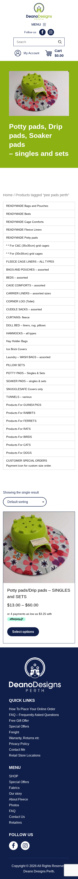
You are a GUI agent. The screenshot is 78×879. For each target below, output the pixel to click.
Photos (14, 805)
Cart (59, 53)
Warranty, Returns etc (24, 738)
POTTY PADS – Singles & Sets (25, 373)
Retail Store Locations (24, 755)
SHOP (13, 776)
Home (8, 195)
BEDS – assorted (17, 277)
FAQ (12, 811)
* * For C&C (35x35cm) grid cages (27, 245)
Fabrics (14, 787)
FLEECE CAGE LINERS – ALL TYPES (30, 261)
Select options (23, 631)
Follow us (30, 32)
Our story (15, 793)
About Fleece (18, 799)
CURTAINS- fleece (18, 317)
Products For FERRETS (21, 420)
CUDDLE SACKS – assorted (24, 309)
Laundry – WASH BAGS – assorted (28, 357)
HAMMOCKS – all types (21, 333)
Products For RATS (18, 428)
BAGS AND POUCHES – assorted (27, 269)
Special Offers (19, 726)
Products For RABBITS (20, 412)
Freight (14, 732)
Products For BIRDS (19, 436)
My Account (31, 53)
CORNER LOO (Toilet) (20, 301)
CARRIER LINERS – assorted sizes (28, 293)
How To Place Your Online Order (32, 709)
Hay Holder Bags (17, 341)
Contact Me (17, 749)
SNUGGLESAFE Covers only (24, 389)
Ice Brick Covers (16, 349)
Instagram (51, 32)
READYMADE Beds (18, 213)
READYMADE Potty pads (22, 237)
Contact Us (17, 816)
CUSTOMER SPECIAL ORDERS (29, 463)
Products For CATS (18, 444)
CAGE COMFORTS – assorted (25, 285)
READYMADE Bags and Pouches (27, 205)
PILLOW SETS (15, 365)
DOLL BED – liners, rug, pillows (26, 325)
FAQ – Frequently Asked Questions (34, 715)
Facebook (42, 32)
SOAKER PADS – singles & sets (26, 381)
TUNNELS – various (19, 396)
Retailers (15, 822)
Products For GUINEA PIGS (23, 404)
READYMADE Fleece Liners (24, 229)
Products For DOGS (19, 452)
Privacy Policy (19, 744)
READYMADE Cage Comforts (25, 221)
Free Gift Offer (19, 720)
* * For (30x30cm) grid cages (24, 253)
